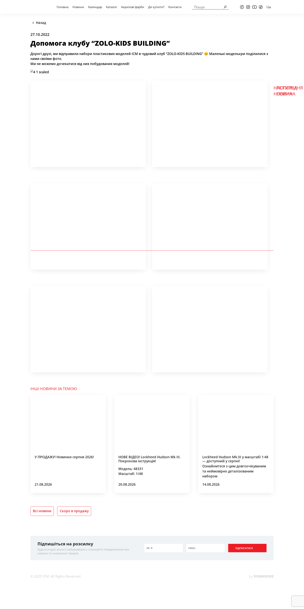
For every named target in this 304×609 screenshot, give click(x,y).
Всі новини (42, 511)
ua (269, 7)
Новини (78, 7)
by (261, 576)
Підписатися (244, 548)
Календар (95, 7)
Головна (62, 7)
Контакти (175, 7)
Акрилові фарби (132, 7)
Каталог (111, 7)
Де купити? (156, 7)
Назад (41, 22)
